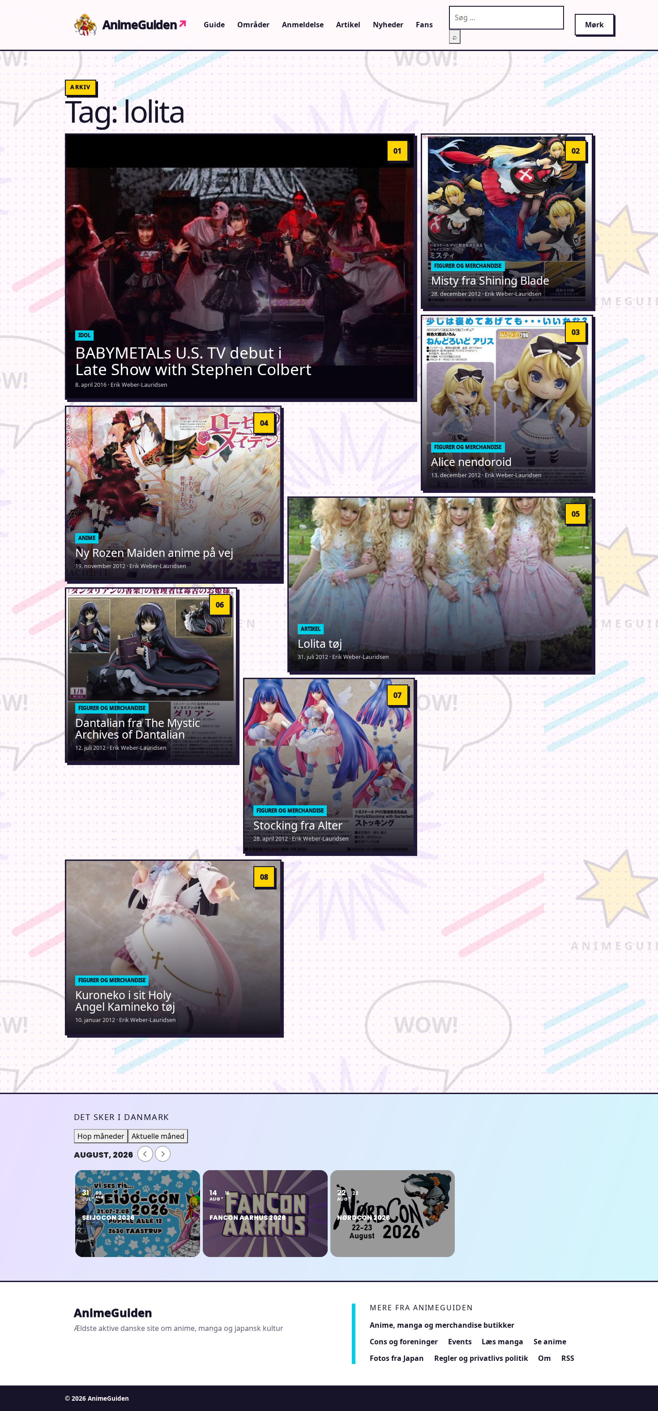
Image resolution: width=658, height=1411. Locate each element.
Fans (424, 25)
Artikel (348, 25)
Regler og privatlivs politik (481, 1358)
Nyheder (388, 25)
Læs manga (502, 1342)
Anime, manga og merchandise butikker (442, 1325)
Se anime (550, 1342)
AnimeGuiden (145, 24)
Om (544, 1358)
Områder (253, 25)
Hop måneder (100, 1136)
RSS (567, 1358)
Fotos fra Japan (397, 1358)
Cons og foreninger (404, 1342)
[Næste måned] (163, 1154)
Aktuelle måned (158, 1136)
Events (460, 1342)
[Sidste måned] (145, 1154)
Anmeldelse (303, 25)
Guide (214, 25)
